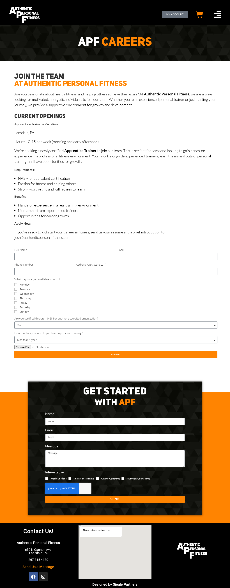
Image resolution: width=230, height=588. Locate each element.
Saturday (25, 307)
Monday (24, 284)
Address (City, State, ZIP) (91, 264)
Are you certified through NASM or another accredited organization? (56, 318)
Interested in (54, 472)
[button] (217, 15)
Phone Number (23, 264)
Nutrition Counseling (138, 478)
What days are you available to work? (37, 279)
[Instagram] (43, 576)
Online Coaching (110, 478)
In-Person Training (84, 478)
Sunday (24, 311)
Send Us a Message (38, 567)
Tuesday (25, 289)
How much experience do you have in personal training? (48, 333)
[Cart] (199, 14)
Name (49, 414)
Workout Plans (59, 478)
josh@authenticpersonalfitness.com (42, 237)
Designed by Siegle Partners (114, 584)
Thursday (25, 298)
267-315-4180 (38, 560)
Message (51, 446)
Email (120, 250)
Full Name (20, 250)
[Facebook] (33, 576)
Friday (23, 302)
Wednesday (27, 293)
